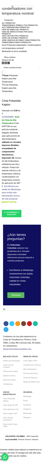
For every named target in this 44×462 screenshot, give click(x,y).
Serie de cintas (30, 356)
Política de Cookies (10, 371)
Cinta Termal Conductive (8, 419)
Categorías (8, 20)
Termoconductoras (30, 373)
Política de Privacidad (11, 361)
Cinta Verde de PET (10, 405)
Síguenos (27, 392)
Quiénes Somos (9, 376)
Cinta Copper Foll (10, 413)
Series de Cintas (9, 380)
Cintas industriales (9, 393)
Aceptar (13, 460)
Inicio (4, 45)
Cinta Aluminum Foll (10, 409)
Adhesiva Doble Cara (31, 382)
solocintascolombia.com (20, 349)
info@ (6, 349)
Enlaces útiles (10, 356)
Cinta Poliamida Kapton (9, 400)
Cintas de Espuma (30, 378)
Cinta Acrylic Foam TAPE (10, 425)
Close (6, 75)
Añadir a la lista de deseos (5, 207)
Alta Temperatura (30, 369)
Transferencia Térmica (32, 365)
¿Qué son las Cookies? (8, 366)
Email (25, 400)
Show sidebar (10, 57)
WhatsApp (27, 396)
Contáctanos (8, 384)
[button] (5, 457)
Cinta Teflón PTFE (30, 361)
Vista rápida (5, 220)
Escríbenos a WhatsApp (12, 213)
